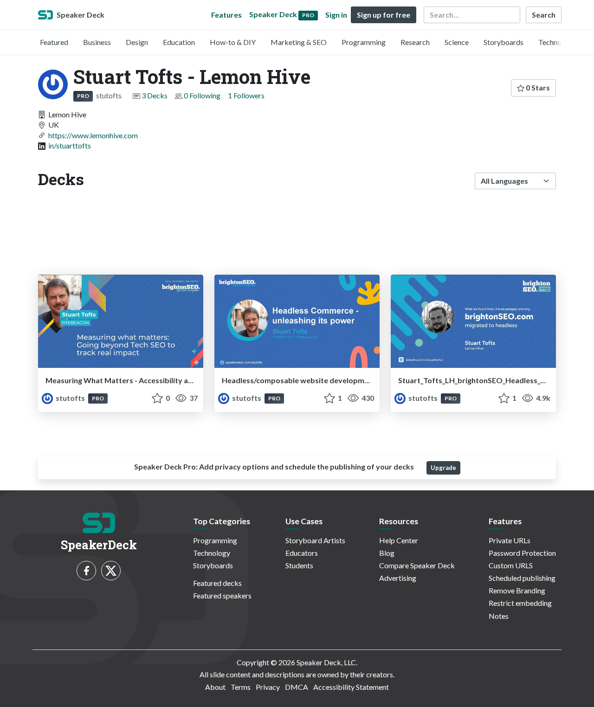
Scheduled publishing (522, 577)
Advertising (397, 577)
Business (97, 42)
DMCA (296, 686)
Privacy (268, 686)
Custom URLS (511, 565)
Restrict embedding (520, 602)
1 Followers (246, 95)
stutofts (70, 397)
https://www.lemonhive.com (93, 135)
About (215, 686)
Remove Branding (517, 590)
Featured (54, 42)
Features (226, 14)
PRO (83, 95)
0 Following (202, 95)
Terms (241, 686)
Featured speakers (222, 595)
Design (137, 42)
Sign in (336, 14)
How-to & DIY (233, 42)
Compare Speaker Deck (417, 565)
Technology (556, 42)
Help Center (398, 540)
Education (179, 42)
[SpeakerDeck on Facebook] (86, 570)
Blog (386, 552)
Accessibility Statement (351, 686)
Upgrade (443, 467)
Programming (364, 42)
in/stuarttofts (69, 145)
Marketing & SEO (299, 42)
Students (299, 565)
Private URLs (509, 540)
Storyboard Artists (315, 540)
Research (415, 42)
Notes (499, 615)
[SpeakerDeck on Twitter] (111, 570)
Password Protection (522, 552)
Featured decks (217, 582)
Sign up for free (383, 14)
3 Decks (155, 95)
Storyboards (503, 42)
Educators (301, 552)
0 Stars (537, 87)
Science (457, 42)
